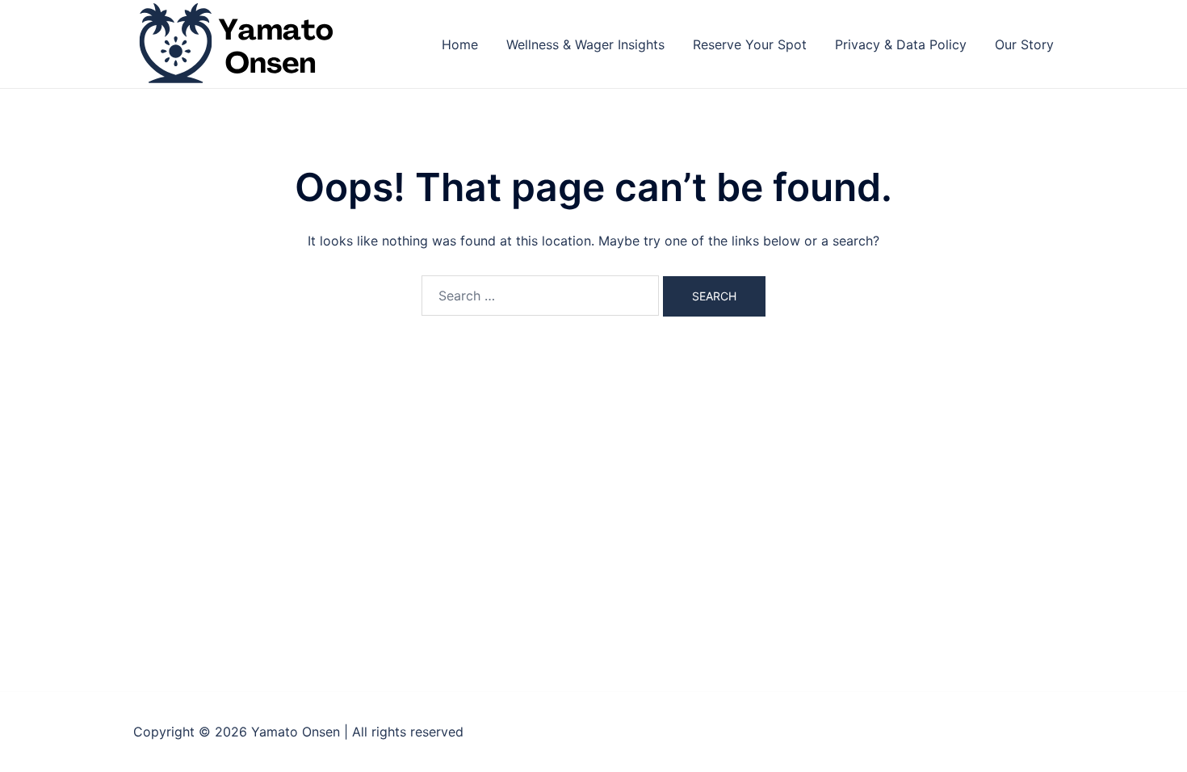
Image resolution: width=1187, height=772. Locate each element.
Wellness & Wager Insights (585, 44)
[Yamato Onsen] (234, 43)
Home (460, 44)
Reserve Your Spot (750, 44)
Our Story (1024, 44)
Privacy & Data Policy (901, 44)
